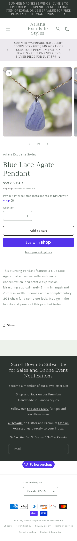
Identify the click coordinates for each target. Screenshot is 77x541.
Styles (54, 400)
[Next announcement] (69, 50)
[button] (8, 28)
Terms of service (64, 526)
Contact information (50, 532)
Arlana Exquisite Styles (36, 521)
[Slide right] (47, 144)
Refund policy (23, 526)
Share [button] (11, 325)
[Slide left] (29, 144)
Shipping (7, 189)
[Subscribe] (64, 449)
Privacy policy (43, 526)
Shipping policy (27, 532)
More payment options (38, 252)
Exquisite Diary (38, 408)
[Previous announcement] (7, 50)
